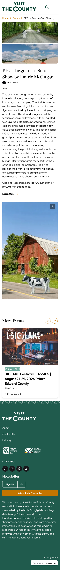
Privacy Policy (51, 557)
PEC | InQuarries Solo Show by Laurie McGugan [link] (41, 18)
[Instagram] (12, 469)
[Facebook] (5, 469)
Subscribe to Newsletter (30, 492)
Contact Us (8, 434)
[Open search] (47, 7)
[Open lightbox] (52, 206)
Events (16, 18)
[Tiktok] (19, 469)
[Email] (26, 469)
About (5, 427)
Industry (7, 440)
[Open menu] (54, 7)
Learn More (8, 193)
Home (5, 18)
